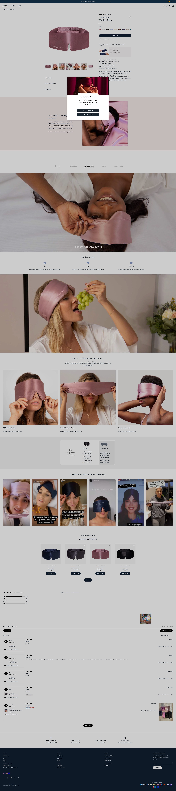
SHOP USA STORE (88, 111)
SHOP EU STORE (88, 114)
